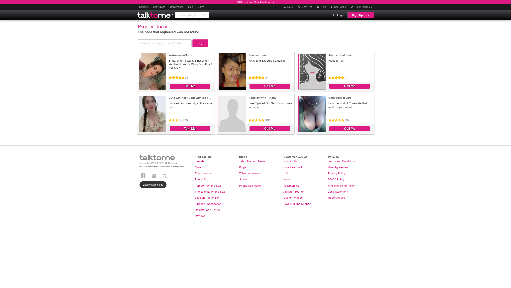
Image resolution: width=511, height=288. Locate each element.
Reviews (200, 215)
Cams (201, 7)
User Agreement (338, 167)
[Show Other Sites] (173, 13)
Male (198, 167)
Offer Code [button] (340, 7)
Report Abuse (336, 197)
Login (340, 15)
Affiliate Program (293, 191)
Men (190, 7)
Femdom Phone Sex (208, 185)
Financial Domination (208, 203)
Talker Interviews (249, 173)
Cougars (144, 7)
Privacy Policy (336, 173)
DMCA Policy (336, 179)
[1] (200, 43)
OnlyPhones (176, 7)
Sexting (244, 179)
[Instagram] (154, 175)
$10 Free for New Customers (255, 2)
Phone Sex (202, 179)
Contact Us (290, 161)
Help (323, 7)
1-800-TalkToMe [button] (363, 7)
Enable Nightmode (153, 184)
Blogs (242, 167)
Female (199, 161)
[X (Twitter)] (165, 175)
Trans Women (204, 173)
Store (289, 7)
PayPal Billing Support (297, 203)
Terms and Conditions (342, 161)
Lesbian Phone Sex (207, 197)
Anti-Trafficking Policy (341, 185)
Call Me (189, 86)
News (286, 179)
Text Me (190, 128)
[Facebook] (144, 175)
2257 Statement (338, 191)
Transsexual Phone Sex (210, 191)
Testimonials (291, 185)
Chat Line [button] (306, 7)
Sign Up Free (361, 15)
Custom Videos (293, 197)
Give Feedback (293, 167)
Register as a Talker (207, 209)
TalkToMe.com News (252, 161)
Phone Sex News (250, 185)
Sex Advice (159, 7)
